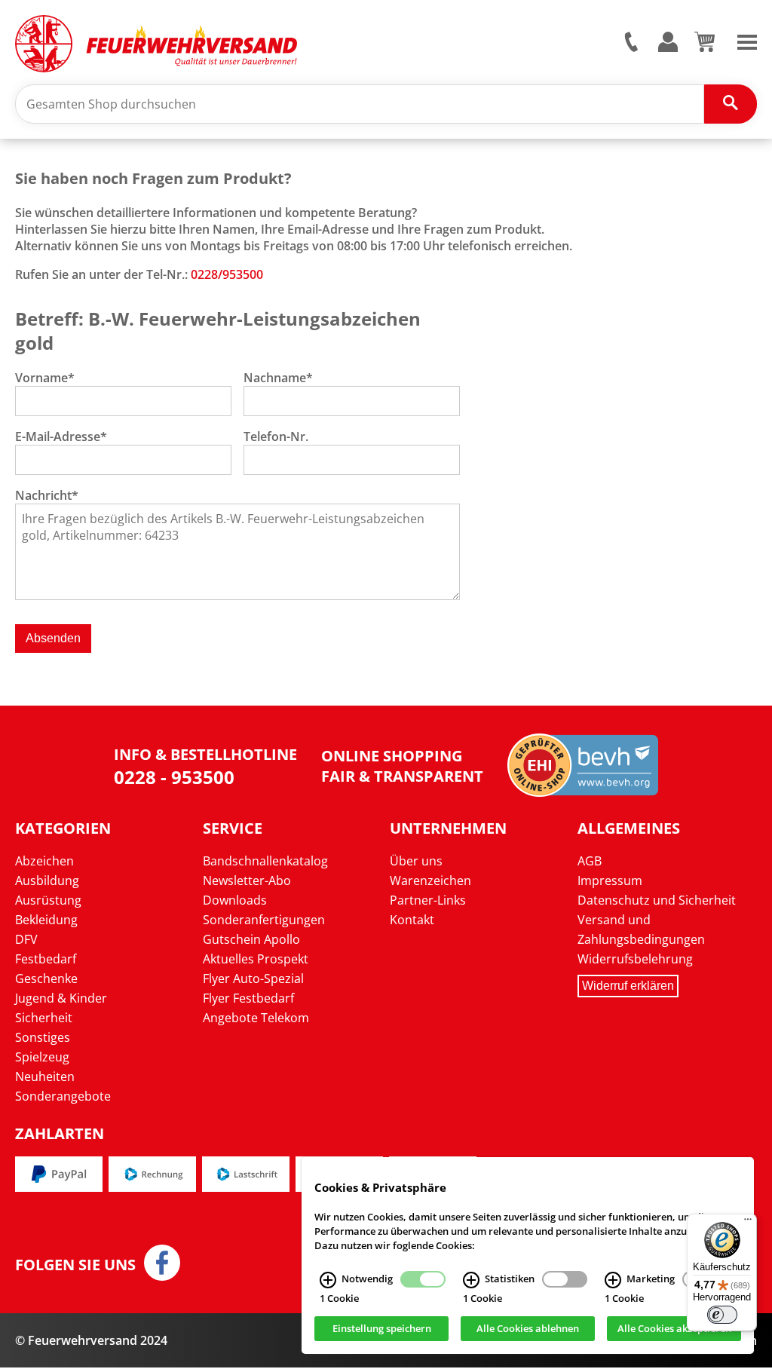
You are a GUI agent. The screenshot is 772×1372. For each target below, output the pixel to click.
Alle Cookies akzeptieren (674, 1329)
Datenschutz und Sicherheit (656, 900)
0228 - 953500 (174, 776)
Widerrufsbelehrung (635, 959)
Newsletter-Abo (247, 880)
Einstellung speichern (381, 1329)
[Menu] (747, 41)
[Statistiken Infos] (471, 1280)
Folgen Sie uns (75, 1265)
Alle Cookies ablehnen (527, 1329)
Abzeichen (44, 861)
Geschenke (46, 978)
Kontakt (412, 919)
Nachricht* (46, 495)
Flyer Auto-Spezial (253, 978)
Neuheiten (45, 1076)
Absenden (53, 638)
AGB (589, 861)
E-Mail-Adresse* (61, 436)
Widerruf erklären (628, 985)
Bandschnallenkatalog (265, 861)
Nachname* (278, 377)
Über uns (416, 861)
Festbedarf (45, 959)
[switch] (722, 1315)
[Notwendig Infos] (328, 1280)
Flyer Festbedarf (248, 998)
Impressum (609, 880)
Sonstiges (42, 1037)
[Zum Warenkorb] (704, 47)
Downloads (235, 900)
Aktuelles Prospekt (255, 959)
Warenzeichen (430, 880)
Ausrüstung (48, 900)
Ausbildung (47, 880)
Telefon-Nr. (276, 436)
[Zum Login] (668, 43)
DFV (26, 939)
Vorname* (45, 377)
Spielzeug (42, 1057)
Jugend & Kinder (61, 998)
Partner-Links (428, 900)
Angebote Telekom (256, 1017)
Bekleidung (46, 919)
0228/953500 (227, 274)
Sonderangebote (63, 1096)
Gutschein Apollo (251, 939)
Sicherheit (43, 1017)
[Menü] (748, 1223)
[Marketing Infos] (613, 1280)
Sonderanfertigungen (264, 919)
